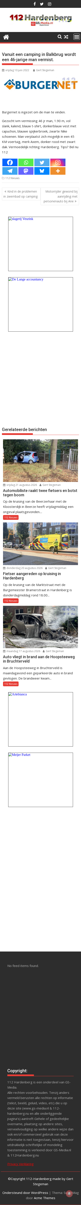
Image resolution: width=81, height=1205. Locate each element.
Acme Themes (44, 1198)
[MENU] (76, 37)
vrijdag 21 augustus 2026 (21, 485)
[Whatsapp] (25, 162)
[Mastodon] (25, 171)
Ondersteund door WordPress (25, 1192)
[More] (57, 171)
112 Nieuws (12, 178)
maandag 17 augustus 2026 (23, 651)
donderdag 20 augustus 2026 (24, 568)
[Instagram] (57, 162)
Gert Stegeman (45, 70)
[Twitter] (41, 162)
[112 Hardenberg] (6, 36)
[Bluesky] (41, 171)
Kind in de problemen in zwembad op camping (20, 193)
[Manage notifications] (69, 1193)
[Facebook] (9, 162)
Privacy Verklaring (20, 1164)
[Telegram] (9, 171)
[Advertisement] (40, 379)
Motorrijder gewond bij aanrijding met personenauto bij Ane (61, 196)
